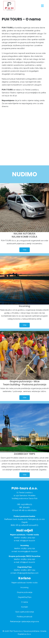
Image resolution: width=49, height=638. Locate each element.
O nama (24, 602)
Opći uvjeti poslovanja (24, 612)
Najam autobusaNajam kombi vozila (24, 235)
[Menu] (42, 5)
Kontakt (24, 607)
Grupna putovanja (24, 592)
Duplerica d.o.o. (24, 634)
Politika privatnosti (24, 617)
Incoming (24, 306)
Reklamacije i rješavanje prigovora (24, 621)
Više (24, 250)
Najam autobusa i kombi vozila (24, 583)
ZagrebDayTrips (24, 597)
